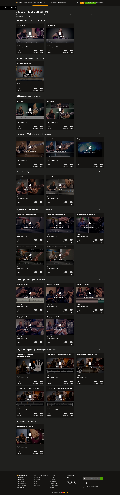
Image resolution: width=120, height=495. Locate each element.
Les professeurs (53, 483)
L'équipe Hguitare (54, 485)
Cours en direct (20, 479)
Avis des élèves (53, 481)
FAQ (68, 477)
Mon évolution (20, 487)
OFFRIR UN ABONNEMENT (94, 483)
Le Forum (52, 479)
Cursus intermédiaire (21, 483)
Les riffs (35, 481)
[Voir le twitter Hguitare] (68, 482)
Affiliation (52, 487)
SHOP (82, 2)
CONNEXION (100, 2)
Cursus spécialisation (22, 485)
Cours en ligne (28, 2)
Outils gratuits (37, 485)
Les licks (35, 483)
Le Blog (52, 477)
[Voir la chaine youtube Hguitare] (74, 482)
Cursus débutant (21, 481)
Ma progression (52, 2)
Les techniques (37, 479)
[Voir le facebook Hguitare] (71, 482)
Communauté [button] (62, 2)
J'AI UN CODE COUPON (94, 486)
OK (101, 478)
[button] (8, 8)
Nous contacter (70, 475)
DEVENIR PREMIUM (90, 2)
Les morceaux (37, 477)
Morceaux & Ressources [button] (39, 2)
